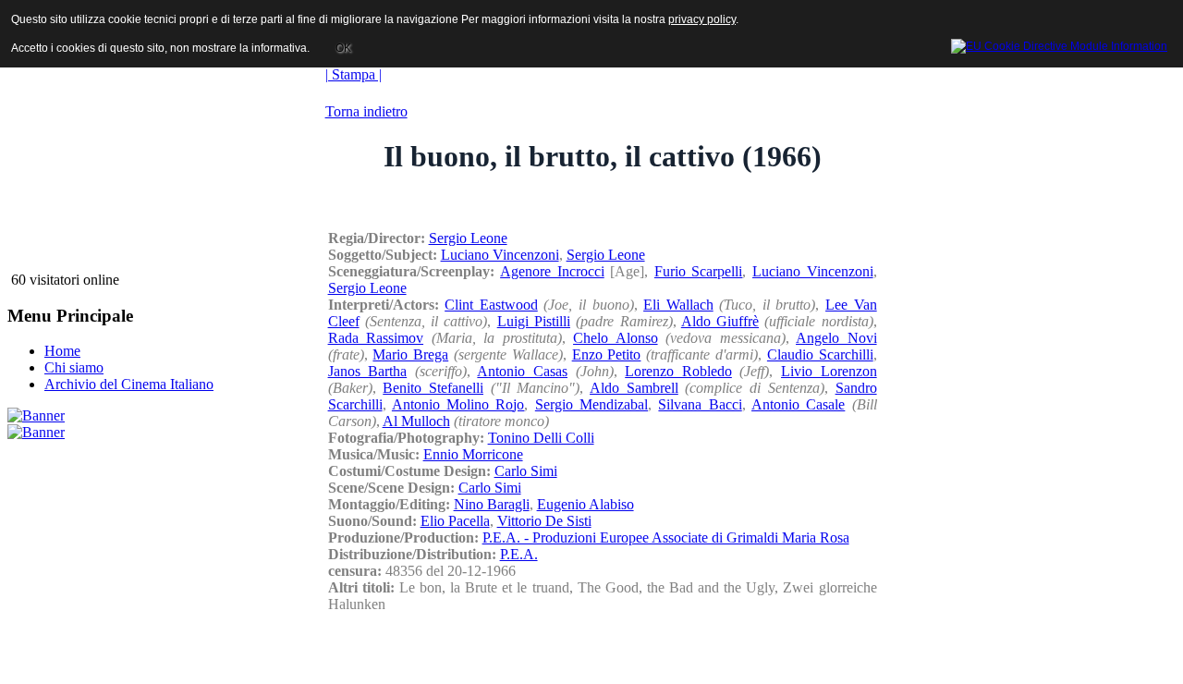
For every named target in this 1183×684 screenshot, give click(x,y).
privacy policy (702, 19)
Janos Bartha (368, 371)
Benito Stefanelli (433, 388)
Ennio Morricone (473, 454)
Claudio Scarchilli (820, 354)
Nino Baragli (492, 504)
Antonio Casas (522, 371)
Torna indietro (366, 111)
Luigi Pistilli (533, 321)
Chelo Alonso (615, 338)
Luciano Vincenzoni (500, 255)
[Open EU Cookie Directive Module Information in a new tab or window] (1059, 43)
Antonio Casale (798, 404)
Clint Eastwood (491, 304)
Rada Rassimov (376, 338)
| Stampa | (353, 74)
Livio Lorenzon (829, 371)
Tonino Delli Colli (541, 438)
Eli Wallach (678, 304)
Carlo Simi (525, 471)
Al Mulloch (416, 421)
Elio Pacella (455, 521)
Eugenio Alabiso (585, 504)
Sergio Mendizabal (591, 404)
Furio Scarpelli (698, 271)
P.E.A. (519, 554)
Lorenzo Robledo (678, 371)
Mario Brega (410, 354)
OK (343, 48)
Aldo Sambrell (634, 388)
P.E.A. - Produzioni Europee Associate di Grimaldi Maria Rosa (665, 537)
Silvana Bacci (699, 404)
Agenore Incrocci (552, 271)
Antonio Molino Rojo (458, 404)
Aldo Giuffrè (720, 321)
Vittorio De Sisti (544, 521)
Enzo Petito (606, 354)
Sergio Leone (468, 238)
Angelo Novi (836, 338)
